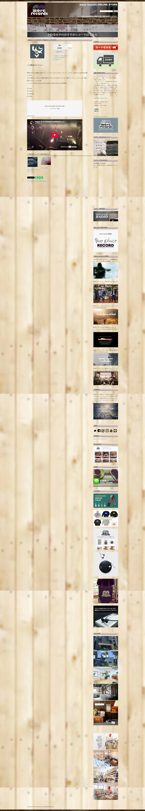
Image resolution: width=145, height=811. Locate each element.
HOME (90, 6)
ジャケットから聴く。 (73, 23)
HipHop (32, 21)
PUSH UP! (56, 23)
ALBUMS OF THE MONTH (38, 23)
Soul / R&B (44, 21)
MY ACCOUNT (97, 6)
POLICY (111, 6)
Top (32, 18)
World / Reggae (69, 21)
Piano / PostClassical (84, 21)
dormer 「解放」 (45, 167)
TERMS (116, 6)
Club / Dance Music (90, 18)
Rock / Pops (43, 18)
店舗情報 (109, 23)
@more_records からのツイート (100, 439)
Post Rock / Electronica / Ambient (71, 18)
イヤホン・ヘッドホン (92, 23)
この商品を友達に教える (59, 57)
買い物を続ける (57, 59)
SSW (54, 18)
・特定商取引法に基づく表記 (100, 98)
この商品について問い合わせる (60, 55)
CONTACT (105, 6)
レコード (105, 18)
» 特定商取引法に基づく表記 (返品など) (37, 181)
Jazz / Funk (56, 21)
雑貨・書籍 (99, 21)
